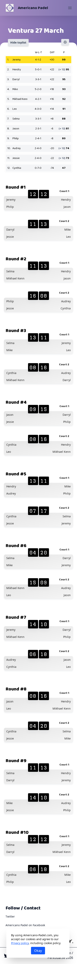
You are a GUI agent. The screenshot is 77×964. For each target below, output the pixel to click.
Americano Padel (33, 8)
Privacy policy (20, 943)
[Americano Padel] (10, 8)
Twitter (10, 916)
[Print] (65, 42)
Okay (38, 950)
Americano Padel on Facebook (25, 925)
